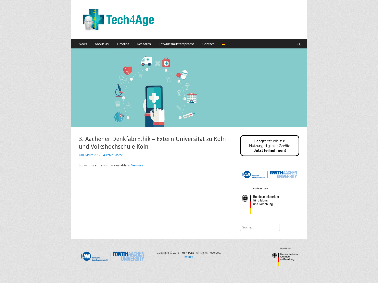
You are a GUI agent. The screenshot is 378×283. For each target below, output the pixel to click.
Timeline (123, 44)
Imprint (188, 257)
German (137, 165)
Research (144, 44)
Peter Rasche (114, 155)
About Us (102, 44)
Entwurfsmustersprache (177, 44)
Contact (208, 44)
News (83, 44)
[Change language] (223, 43)
